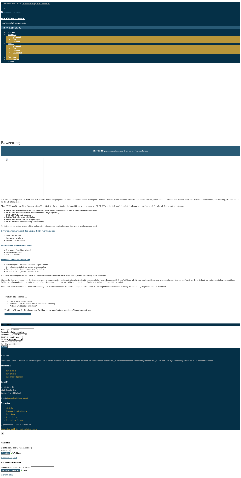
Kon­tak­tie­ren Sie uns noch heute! (18, 314)
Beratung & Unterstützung (16, 411)
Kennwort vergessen (9, 458)
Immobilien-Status (8, 332)
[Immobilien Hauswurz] (11, 12)
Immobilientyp (7, 334)
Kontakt (11, 62)
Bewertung (10, 414)
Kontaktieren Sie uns (14, 420)
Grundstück (17, 53)
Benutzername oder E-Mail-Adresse (16, 448)
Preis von (5, 337)
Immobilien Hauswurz (13, 18)
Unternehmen (11, 417)
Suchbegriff (6, 330)
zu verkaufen (11, 371)
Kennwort (5, 450)
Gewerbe (16, 41)
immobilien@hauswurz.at (36, 3)
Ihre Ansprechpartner (14, 377)
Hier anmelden (7, 475)
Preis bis (4, 339)
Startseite (9, 408)
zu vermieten (11, 374)
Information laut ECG (9, 429)
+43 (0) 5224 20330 (31, 27)
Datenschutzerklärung (28, 429)
